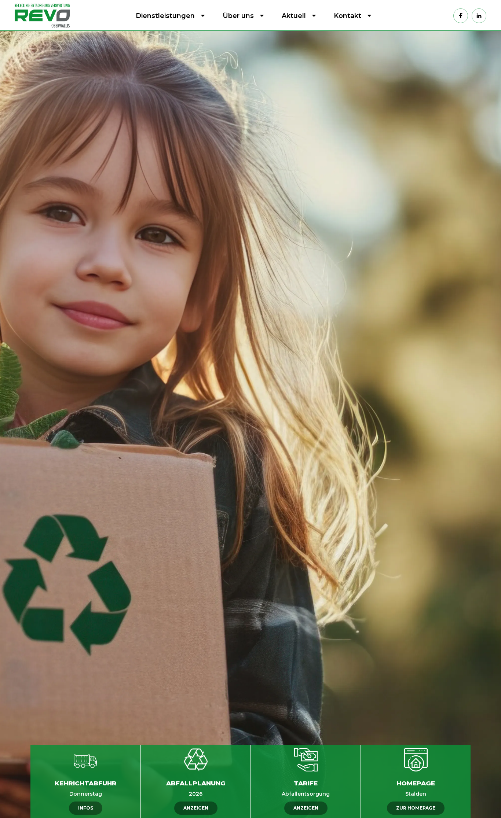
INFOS (85, 808)
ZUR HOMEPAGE (415, 808)
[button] (169, 16)
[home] (44, 15)
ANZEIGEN (195, 808)
